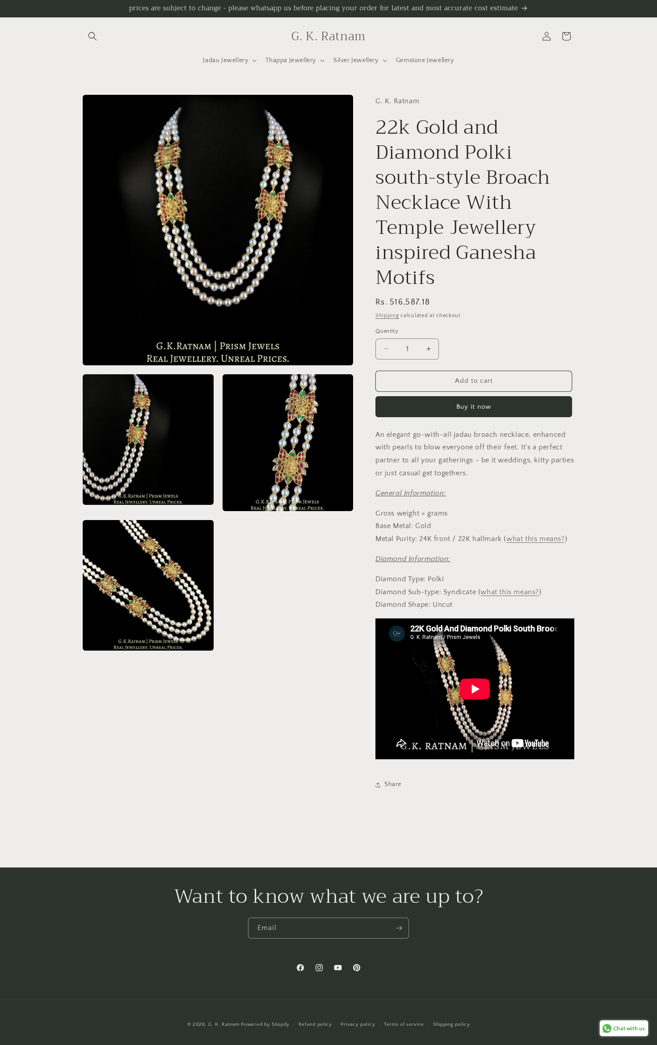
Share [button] (392, 784)
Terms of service (404, 1024)
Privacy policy (358, 1024)
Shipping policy (451, 1024)
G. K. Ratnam (223, 1024)
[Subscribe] (399, 928)
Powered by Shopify (265, 1024)
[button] (92, 36)
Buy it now (473, 406)
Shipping (387, 315)
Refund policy (315, 1024)
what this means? (535, 539)
